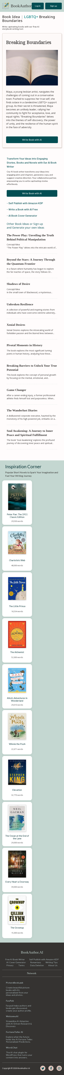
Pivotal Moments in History (24, 345)
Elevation (17, 790)
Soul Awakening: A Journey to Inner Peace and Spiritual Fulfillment (30, 433)
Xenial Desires (16, 324)
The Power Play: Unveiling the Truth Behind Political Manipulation (31, 237)
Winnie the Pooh (17, 744)
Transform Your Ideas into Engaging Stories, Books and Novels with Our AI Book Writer (32, 162)
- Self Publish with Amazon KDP (25, 203)
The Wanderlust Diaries (22, 410)
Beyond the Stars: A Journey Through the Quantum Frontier (31, 261)
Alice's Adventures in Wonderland (17, 699)
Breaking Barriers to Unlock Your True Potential (32, 367)
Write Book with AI (32, 139)
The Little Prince (17, 606)
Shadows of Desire (18, 283)
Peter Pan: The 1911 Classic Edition (17, 515)
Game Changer (16, 390)
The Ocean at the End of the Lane (17, 837)
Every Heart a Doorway (17, 881)
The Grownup (17, 927)
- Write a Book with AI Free (22, 209)
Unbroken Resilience (20, 304)
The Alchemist (17, 652)
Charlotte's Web (17, 560)
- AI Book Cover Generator (22, 215)
